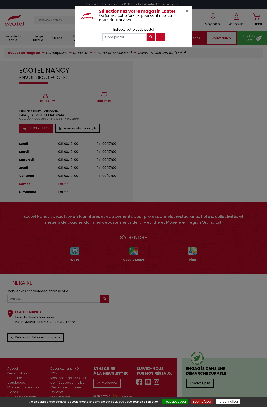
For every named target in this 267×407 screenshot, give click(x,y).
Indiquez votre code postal (133, 29)
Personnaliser (228, 401)
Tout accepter (175, 401)
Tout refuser (202, 401)
